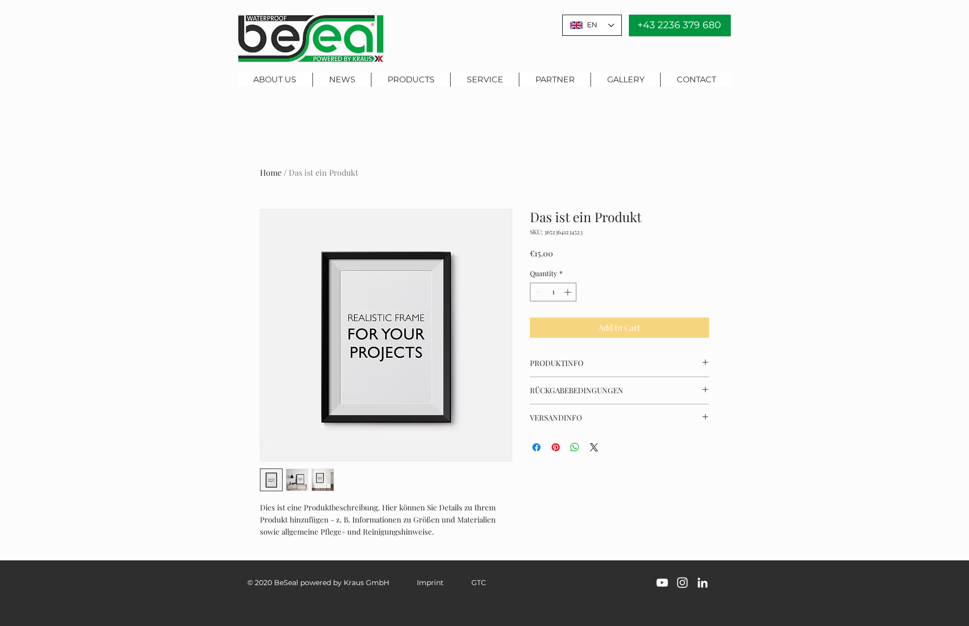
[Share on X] (594, 447)
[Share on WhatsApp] (575, 447)
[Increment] (568, 292)
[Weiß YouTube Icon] (662, 583)
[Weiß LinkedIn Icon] (702, 583)
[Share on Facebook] (536, 447)
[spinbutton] (553, 292)
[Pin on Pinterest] (556, 447)
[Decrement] (537, 292)
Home (271, 172)
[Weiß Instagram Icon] (682, 583)
